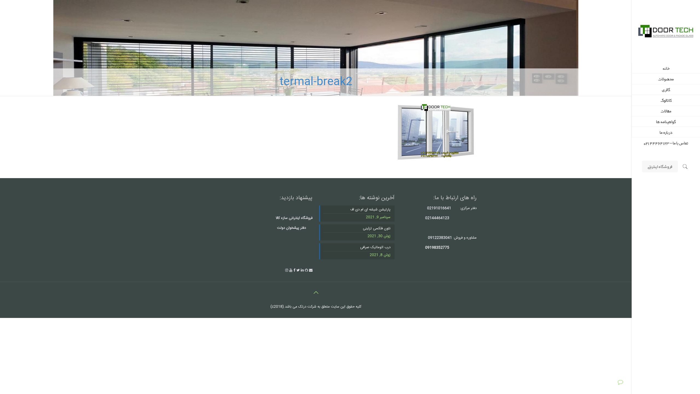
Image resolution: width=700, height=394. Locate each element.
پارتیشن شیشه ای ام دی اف (370, 210)
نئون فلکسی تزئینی (376, 228)
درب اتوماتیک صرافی (375, 247)
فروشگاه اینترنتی (660, 166)
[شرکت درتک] (666, 31)
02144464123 (437, 218)
